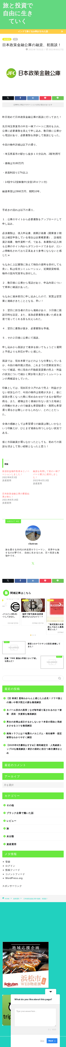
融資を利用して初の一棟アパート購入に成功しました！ (46, 474)
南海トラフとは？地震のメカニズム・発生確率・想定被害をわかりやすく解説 (34, 735)
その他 (10, 805)
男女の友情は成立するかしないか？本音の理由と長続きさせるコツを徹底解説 (34, 724)
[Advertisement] (51, 14)
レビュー (11, 820)
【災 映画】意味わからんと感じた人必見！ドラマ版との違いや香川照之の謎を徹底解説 (35, 700)
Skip (42, 1040)
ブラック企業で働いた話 (20, 813)
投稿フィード (12, 870)
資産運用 (7, 39)
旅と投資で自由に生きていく (18, 13)
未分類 (10, 836)
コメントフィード (15, 874)
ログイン (10, 865)
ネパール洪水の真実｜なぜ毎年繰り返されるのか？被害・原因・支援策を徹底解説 (34, 712)
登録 (7, 861)
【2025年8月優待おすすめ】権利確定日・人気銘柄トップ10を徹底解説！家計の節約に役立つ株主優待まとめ (34, 749)
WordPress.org (14, 878)
